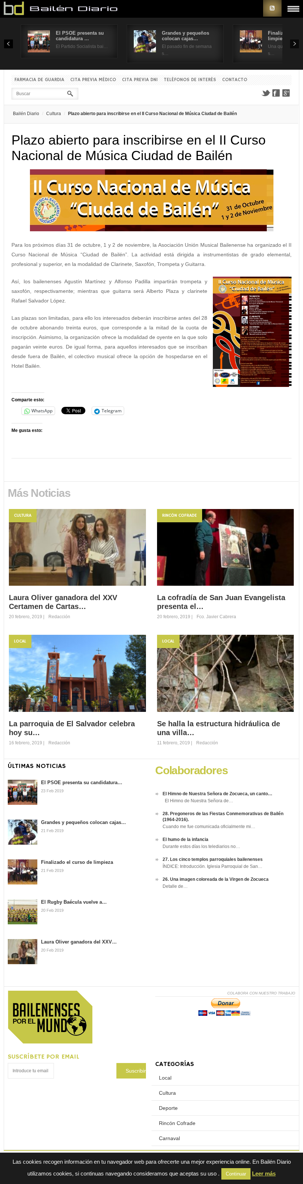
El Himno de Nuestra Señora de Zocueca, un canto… (217, 793)
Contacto (234, 80)
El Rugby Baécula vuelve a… (74, 902)
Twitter (266, 93)
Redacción (59, 616)
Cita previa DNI (140, 80)
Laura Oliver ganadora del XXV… (79, 942)
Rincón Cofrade (179, 515)
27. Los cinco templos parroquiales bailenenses (213, 859)
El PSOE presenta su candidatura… (81, 782)
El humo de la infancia (185, 839)
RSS (272, 8)
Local (20, 641)
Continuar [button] (236, 1174)
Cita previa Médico (93, 80)
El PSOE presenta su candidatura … (80, 35)
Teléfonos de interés (190, 80)
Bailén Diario (26, 113)
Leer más (264, 1173)
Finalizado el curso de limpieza (77, 862)
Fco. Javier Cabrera (216, 616)
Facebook (276, 93)
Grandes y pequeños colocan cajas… (185, 35)
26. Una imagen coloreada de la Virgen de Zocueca (216, 879)
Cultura (53, 113)
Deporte (168, 1108)
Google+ (286, 93)
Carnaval (169, 1138)
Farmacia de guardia (39, 80)
